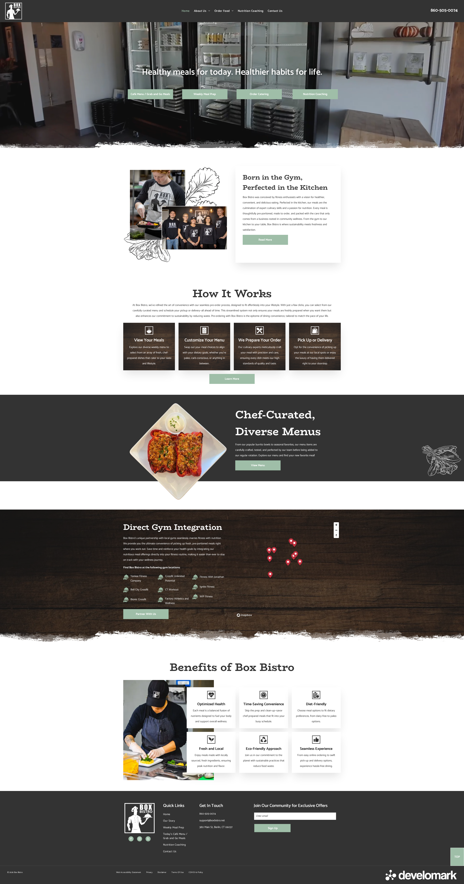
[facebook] (131, 839)
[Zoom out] (336, 530)
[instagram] (139, 839)
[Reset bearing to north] (336, 535)
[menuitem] (185, 11)
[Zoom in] (336, 524)
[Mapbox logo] (244, 615)
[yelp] (148, 839)
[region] (288, 569)
